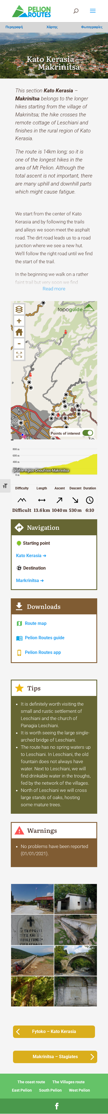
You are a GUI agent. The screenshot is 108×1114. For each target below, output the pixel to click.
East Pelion (22, 1090)
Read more (54, 288)
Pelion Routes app (43, 652)
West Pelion (79, 1090)
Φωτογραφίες (91, 27)
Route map (36, 623)
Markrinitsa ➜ (30, 580)
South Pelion (50, 1090)
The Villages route (68, 1082)
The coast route (31, 1082)
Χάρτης (52, 27)
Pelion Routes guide (45, 637)
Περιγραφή (14, 27)
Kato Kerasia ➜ (31, 555)
